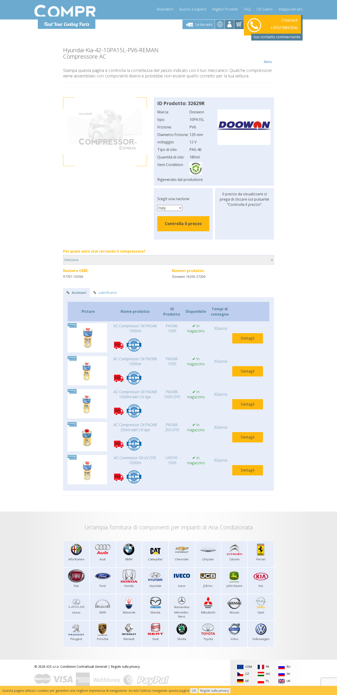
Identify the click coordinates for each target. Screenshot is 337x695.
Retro (268, 62)
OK (194, 690)
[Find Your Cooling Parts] (65, 10)
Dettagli (247, 338)
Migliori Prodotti (225, 9)
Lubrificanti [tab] (108, 292)
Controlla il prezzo (183, 223)
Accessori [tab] (79, 292)
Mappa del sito (290, 9)
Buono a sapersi (192, 9)
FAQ (247, 9)
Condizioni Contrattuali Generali (83, 666)
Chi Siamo (265, 9)
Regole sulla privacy (125, 666)
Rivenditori (165, 9)
